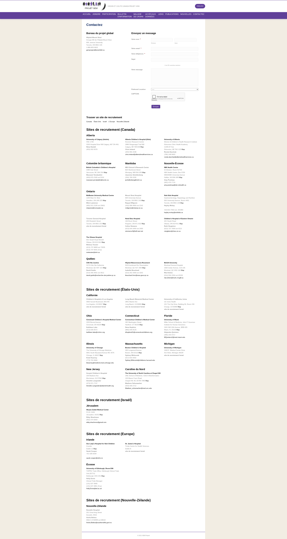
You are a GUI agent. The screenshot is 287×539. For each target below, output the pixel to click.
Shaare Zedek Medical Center (97, 410)
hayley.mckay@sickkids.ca (173, 212)
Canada (89, 121)
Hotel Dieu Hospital (132, 218)
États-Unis (97, 121)
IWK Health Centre (171, 167)
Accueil (87, 14)
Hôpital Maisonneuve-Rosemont (137, 263)
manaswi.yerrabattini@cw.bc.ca (97, 180)
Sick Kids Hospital (171, 195)
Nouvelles (185, 14)
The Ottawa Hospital (94, 237)
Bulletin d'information (125, 15)
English (200, 6)
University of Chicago (94, 348)
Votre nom (136, 39)
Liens (161, 14)
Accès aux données (150, 15)
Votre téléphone (138, 54)
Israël (105, 121)
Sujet (133, 59)
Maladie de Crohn (138, 15)
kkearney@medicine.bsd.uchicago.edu (100, 363)
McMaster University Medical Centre (100, 195)
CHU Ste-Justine (92, 263)
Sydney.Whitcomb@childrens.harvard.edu (140, 360)
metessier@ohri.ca (93, 252)
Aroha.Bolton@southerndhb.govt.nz (99, 522)
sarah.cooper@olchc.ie (94, 458)
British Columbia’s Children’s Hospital (100, 167)
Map (142, 147)
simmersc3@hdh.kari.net (134, 231)
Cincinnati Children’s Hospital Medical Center (103, 320)
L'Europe (112, 121)
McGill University (170, 263)
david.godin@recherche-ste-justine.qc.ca (100, 275)
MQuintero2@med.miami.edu (174, 337)
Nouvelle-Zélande (123, 121)
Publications (172, 14)
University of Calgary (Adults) (97, 139)
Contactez (198, 14)
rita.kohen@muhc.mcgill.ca (173, 278)
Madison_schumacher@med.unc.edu (138, 388)
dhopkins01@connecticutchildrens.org (138, 332)
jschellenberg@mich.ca (133, 180)
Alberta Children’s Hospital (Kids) (138, 139)
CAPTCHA (135, 94)
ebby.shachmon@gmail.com (96, 422)
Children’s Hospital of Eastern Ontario (178, 218)
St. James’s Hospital (133, 444)
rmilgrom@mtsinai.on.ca (133, 208)
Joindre (96, 14)
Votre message (137, 69)
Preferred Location (138, 89)
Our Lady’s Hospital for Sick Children (100, 444)
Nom (176, 43)
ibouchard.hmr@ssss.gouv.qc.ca (136, 275)
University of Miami (171, 320)
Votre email (136, 48)
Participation (109, 14)
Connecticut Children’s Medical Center (140, 320)
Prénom (153, 43)
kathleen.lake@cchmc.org (95, 332)
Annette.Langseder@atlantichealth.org (100, 386)
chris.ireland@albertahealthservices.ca (139, 154)
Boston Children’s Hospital (135, 348)
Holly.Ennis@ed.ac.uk (94, 488)
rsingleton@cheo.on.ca (172, 231)
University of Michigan (172, 348)
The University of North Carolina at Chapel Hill (143, 373)
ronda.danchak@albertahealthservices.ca (179, 157)
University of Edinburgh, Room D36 (99, 468)
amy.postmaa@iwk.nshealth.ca (175, 185)
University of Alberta (172, 139)
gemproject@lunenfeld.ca (95, 50)
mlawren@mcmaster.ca (94, 208)
